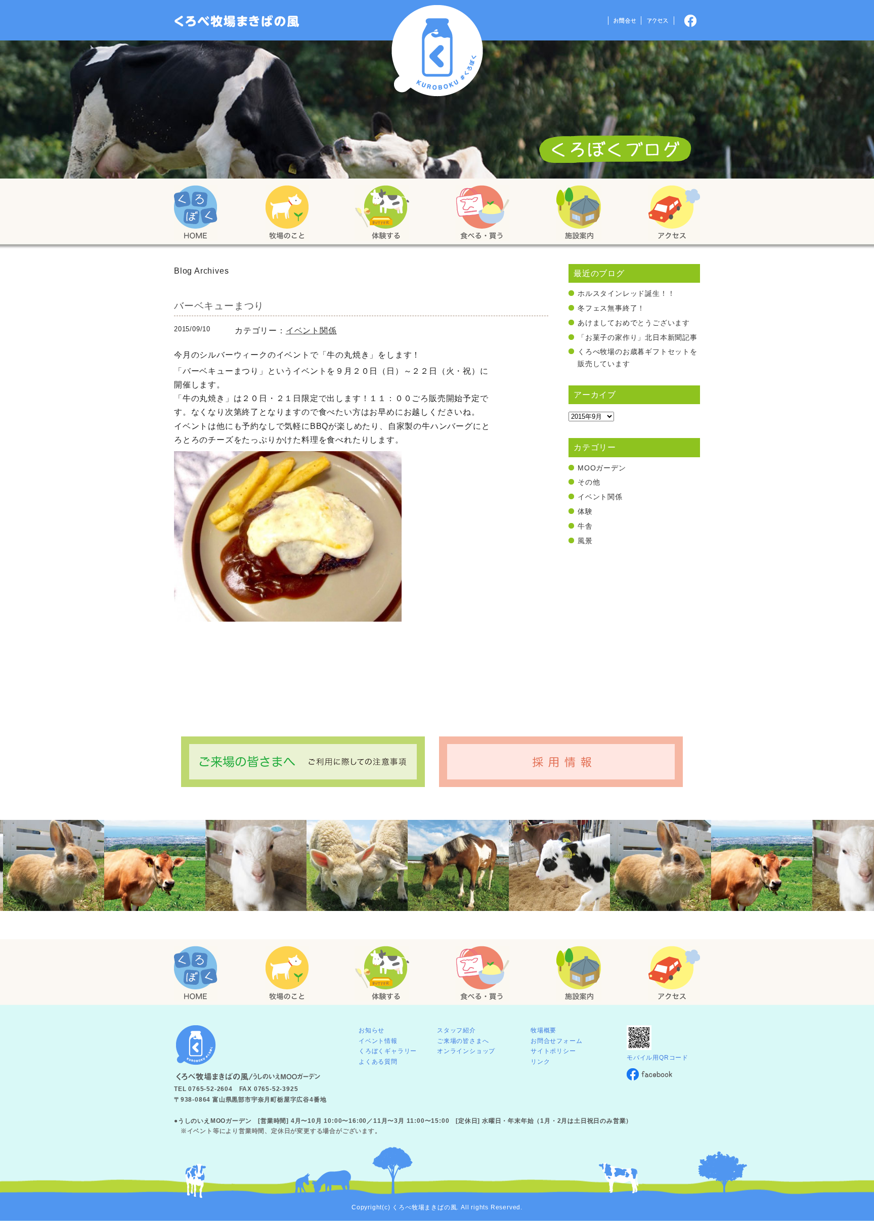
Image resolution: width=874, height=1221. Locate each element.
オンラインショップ (466, 1051)
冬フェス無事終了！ (611, 308)
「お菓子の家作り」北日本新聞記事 (637, 337)
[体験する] (382, 213)
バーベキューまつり (219, 305)
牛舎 (585, 526)
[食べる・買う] (482, 213)
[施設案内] (578, 213)
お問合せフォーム (556, 1040)
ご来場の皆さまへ (463, 1040)
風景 (585, 541)
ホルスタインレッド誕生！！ (626, 293)
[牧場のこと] (287, 213)
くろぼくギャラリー (388, 1051)
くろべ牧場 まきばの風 (437, 51)
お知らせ (371, 1030)
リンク (540, 1061)
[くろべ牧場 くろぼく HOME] (195, 213)
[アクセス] (674, 213)
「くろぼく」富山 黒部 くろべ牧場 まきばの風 (237, 21)
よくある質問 (378, 1061)
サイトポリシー (553, 1051)
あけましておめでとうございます (634, 323)
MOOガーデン (602, 468)
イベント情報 (378, 1040)
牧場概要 (543, 1030)
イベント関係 (311, 330)
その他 (589, 482)
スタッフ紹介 (456, 1030)
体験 (585, 511)
